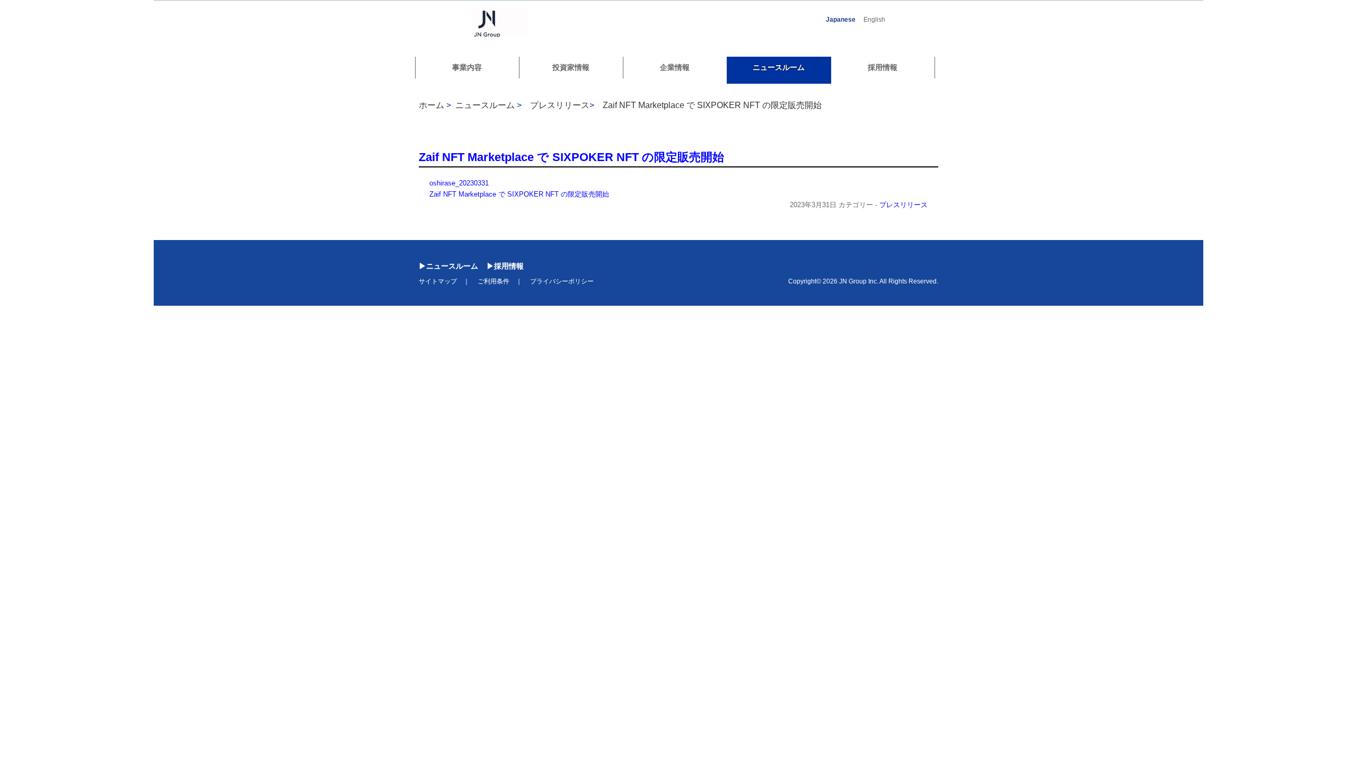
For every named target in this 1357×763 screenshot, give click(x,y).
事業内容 (467, 67)
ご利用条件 (493, 281)
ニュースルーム (779, 67)
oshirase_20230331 (459, 183)
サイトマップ (438, 281)
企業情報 (675, 67)
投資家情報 (570, 67)
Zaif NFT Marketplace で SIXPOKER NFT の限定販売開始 (712, 105)
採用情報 (882, 67)
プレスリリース (903, 205)
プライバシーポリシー (562, 281)
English (874, 19)
